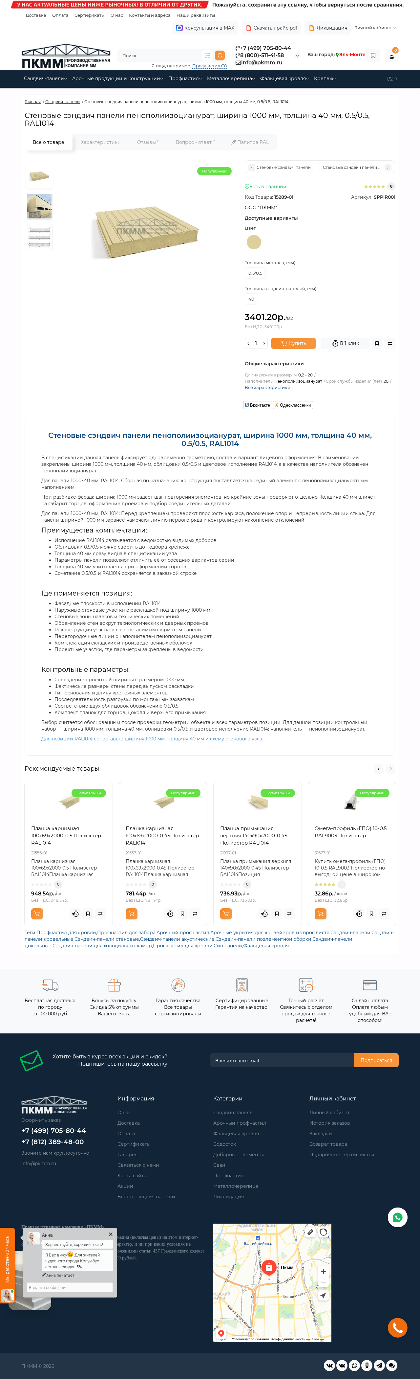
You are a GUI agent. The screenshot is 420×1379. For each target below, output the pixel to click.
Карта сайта (131, 1176)
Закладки (320, 1134)
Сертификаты (89, 15)
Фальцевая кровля (283, 78)
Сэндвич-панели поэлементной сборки (263, 939)
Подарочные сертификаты (341, 1155)
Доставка (36, 15)
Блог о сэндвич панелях (146, 1197)
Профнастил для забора (126, 933)
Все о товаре (48, 142)
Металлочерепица (229, 78)
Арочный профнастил (183, 933)
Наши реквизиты (196, 15)
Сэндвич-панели (44, 78)
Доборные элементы (238, 1155)
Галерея (127, 1155)
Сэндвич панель (232, 1113)
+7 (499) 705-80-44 (265, 48)
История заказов (329, 1123)
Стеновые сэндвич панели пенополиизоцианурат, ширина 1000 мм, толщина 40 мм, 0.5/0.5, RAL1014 (210, 439)
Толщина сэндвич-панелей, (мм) (280, 288)
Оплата (60, 15)
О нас (117, 15)
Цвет (250, 228)
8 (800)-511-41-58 (262, 55)
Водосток (224, 1144)
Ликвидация (332, 28)
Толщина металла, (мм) (270, 262)
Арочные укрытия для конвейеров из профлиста (269, 933)
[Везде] (207, 55)
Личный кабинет (329, 1113)
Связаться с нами (138, 1165)
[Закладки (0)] (373, 55)
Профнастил (183, 78)
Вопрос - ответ (195, 142)
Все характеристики (267, 387)
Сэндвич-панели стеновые (106, 939)
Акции (125, 1186)
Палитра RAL (252, 142)
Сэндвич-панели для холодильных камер (102, 946)
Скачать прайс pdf (275, 28)
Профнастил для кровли (66, 933)
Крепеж (323, 78)
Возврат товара (328, 1144)
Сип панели (228, 946)
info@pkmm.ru (262, 62)
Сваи (219, 1165)
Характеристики (101, 142)
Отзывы (148, 142)
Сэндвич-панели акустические (177, 939)
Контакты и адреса (150, 15)
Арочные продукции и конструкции (116, 78)
